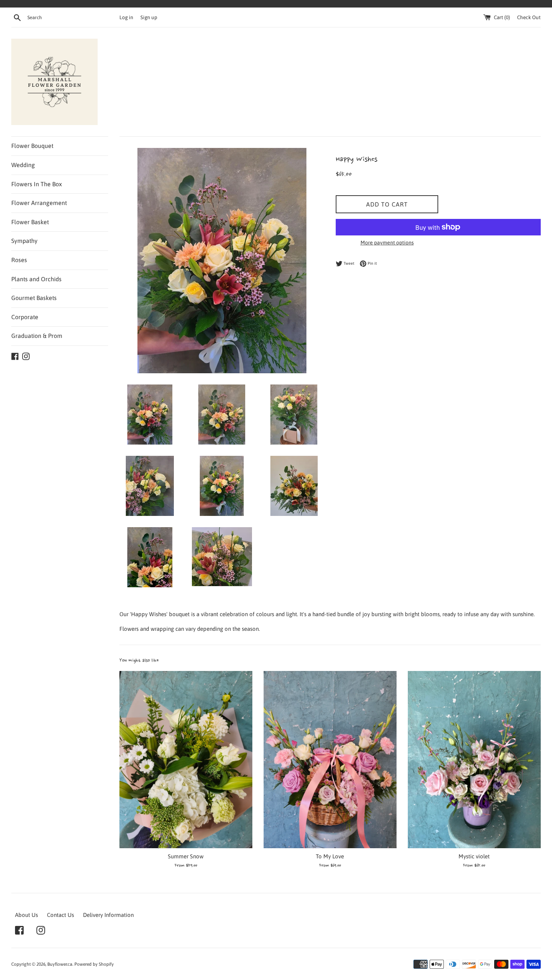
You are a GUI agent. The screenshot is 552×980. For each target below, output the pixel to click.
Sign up (148, 17)
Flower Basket (30, 222)
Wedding (23, 164)
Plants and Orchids (36, 279)
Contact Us (60, 915)
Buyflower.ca (59, 964)
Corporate (24, 317)
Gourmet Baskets (34, 297)
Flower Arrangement (39, 202)
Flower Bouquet (32, 145)
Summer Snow (186, 856)
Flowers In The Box (36, 184)
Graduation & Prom (36, 335)
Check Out (529, 17)
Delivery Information (108, 915)
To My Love (330, 856)
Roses (19, 259)
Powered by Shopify (94, 964)
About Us (26, 915)
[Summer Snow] (185, 759)
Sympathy (24, 240)
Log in (126, 17)
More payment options (387, 243)
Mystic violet (474, 856)
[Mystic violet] (474, 759)
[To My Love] (330, 759)
